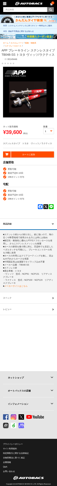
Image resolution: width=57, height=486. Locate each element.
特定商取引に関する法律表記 (16, 453)
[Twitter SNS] (21, 417)
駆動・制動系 (30, 43)
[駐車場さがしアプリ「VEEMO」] (13, 425)
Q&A (5, 467)
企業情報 (7, 462)
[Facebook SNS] (6, 417)
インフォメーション (18, 404)
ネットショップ (16, 377)
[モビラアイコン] (21, 425)
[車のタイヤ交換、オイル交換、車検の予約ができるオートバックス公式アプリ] (6, 425)
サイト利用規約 (10, 448)
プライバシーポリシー (13, 444)
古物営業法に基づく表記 (14, 458)
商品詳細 (7, 224)
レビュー (7, 309)
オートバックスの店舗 (19, 390)
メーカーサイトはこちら (16, 286)
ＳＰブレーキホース (13, 46)
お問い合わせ (9, 471)
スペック (7, 298)
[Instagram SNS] (13, 417)
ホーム (6, 43)
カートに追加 (28, 154)
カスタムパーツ (16, 43)
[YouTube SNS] (35, 417)
